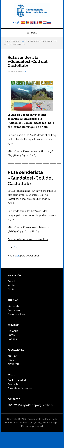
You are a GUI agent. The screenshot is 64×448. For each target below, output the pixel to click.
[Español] (23, 22)
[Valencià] (27, 22)
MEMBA (12, 355)
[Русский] (49, 22)
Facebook (47, 405)
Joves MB (13, 363)
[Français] (36, 22)
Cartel (17, 247)
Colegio (12, 281)
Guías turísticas (16, 314)
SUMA (11, 335)
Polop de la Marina (32, 10)
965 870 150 (15, 405)
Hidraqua (13, 330)
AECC (11, 359)
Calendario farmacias (20, 388)
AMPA (11, 289)
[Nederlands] (45, 22)
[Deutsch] (40, 22)
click (17, 255)
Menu (34, 32)
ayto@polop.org (32, 405)
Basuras (12, 339)
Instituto (12, 285)
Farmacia (13, 384)
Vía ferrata (13, 306)
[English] (32, 22)
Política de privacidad (32, 426)
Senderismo (14, 310)
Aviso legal (51, 422)
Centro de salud (17, 380)
